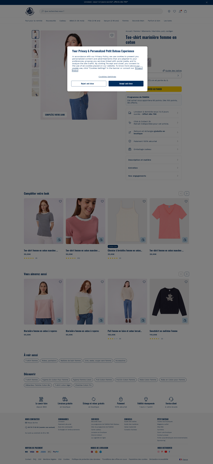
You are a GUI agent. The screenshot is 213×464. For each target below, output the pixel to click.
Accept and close (126, 83)
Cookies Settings (107, 76)
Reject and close (87, 83)
